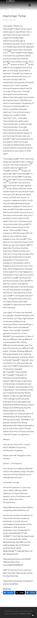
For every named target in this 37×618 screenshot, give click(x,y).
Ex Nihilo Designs (26, 614)
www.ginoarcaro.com (12, 477)
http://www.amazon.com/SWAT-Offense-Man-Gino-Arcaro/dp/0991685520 (17, 562)
